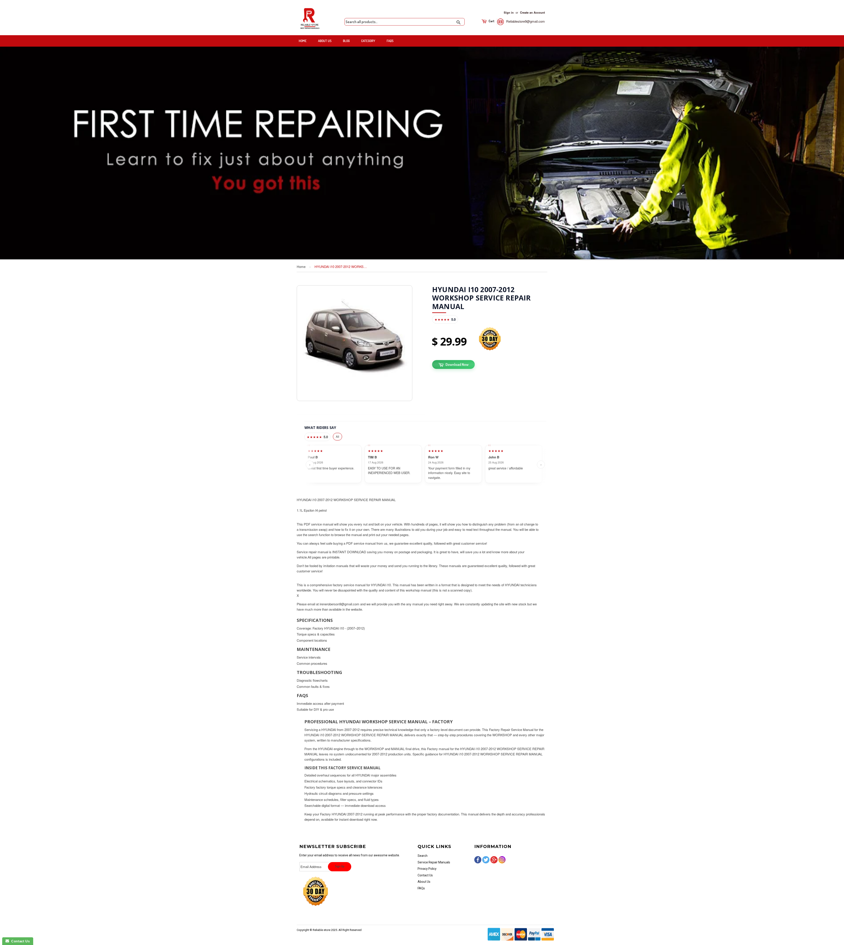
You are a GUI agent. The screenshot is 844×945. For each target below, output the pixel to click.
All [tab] (337, 436)
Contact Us (425, 875)
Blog (346, 41)
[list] (425, 464)
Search (422, 855)
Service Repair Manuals (434, 862)
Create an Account (532, 13)
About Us (324, 41)
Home (303, 41)
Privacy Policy (427, 868)
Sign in (509, 13)
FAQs (390, 41)
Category (368, 41)
